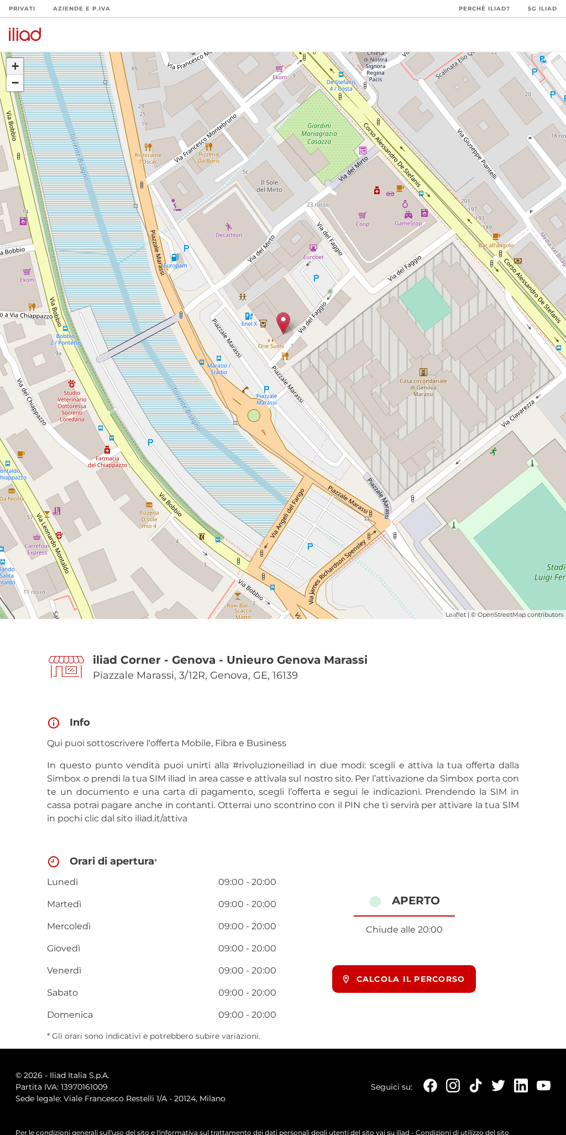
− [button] (15, 83)
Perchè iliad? (484, 8)
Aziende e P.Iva (82, 8)
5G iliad (542, 8)
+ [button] (15, 66)
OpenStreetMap (502, 614)
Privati (22, 8)
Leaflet (456, 614)
